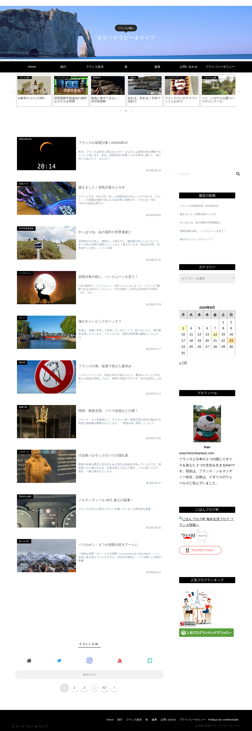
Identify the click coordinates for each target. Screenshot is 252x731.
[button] (238, 174)
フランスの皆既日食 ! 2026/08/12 (199, 205)
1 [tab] (120, 111)
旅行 (119, 719)
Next (239, 91)
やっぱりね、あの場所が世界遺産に (200, 222)
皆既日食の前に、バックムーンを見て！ (203, 230)
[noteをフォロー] (149, 660)
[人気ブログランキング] (197, 625)
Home (110, 719)
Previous (13, 91)
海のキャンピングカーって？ (196, 239)
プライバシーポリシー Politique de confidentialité (209, 719)
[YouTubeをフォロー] (119, 660)
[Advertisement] (89, 121)
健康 (154, 719)
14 (215, 334)
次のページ (89, 674)
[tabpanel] (34, 91)
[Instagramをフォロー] (89, 660)
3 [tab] (131, 111)
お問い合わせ (168, 719)
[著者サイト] (29, 660)
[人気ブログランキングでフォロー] (206, 636)
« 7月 (183, 363)
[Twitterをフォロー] (59, 660)
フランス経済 (134, 719)
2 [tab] (126, 111)
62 (104, 687)
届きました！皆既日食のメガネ (198, 214)
